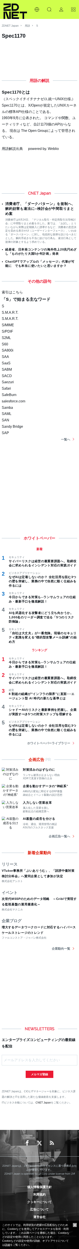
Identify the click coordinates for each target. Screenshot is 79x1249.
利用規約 (39, 1194)
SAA (5, 357)
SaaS (6, 363)
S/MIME (8, 325)
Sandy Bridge (12, 426)
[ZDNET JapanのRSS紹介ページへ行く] (51, 1143)
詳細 (7, 1244)
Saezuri (8, 382)
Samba (7, 407)
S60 (5, 344)
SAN (5, 420)
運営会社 (39, 1217)
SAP (5, 433)
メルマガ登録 (39, 1074)
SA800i (7, 350)
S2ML (6, 338)
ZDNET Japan (10, 25)
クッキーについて (39, 1202)
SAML (6, 414)
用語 (27, 25)
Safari (6, 388)
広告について (39, 1209)
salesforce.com (13, 401)
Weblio (53, 149)
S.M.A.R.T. (10, 312)
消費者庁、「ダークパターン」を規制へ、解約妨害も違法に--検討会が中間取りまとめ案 (40, 209)
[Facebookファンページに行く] (27, 1143)
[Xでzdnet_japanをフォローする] (39, 1143)
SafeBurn (9, 395)
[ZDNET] (15, 9)
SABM (7, 369)
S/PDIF (7, 331)
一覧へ (65, 439)
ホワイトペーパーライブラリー (48, 743)
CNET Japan (43, 1102)
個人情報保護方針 (39, 1187)
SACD (7, 376)
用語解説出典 (12, 149)
